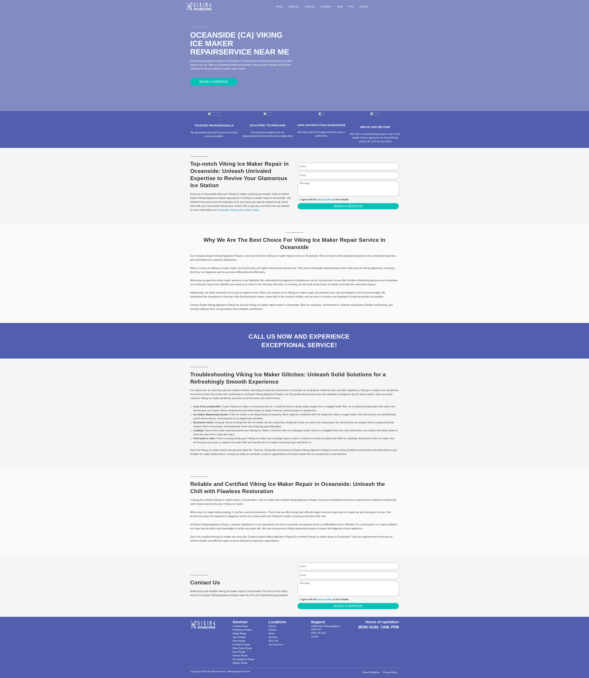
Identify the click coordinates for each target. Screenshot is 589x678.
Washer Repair (240, 663)
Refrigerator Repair (242, 629)
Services (309, 6)
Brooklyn (273, 637)
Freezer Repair (240, 655)
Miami (272, 633)
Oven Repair (239, 640)
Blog (339, 6)
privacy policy (324, 199)
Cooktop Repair (240, 626)
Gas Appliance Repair (243, 659)
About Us (294, 6)
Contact (364, 6)
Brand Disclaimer (371, 672)
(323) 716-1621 (318, 633)
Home (279, 6)
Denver (272, 626)
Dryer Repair (239, 652)
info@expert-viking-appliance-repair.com (326, 627)
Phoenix (273, 629)
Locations (326, 6)
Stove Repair (239, 637)
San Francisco (276, 644)
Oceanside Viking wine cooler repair (238, 210)
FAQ (350, 6)
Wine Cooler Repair (242, 648)
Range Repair (239, 633)
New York (273, 640)
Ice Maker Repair (241, 644)
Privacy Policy (390, 672)
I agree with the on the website (324, 199)
